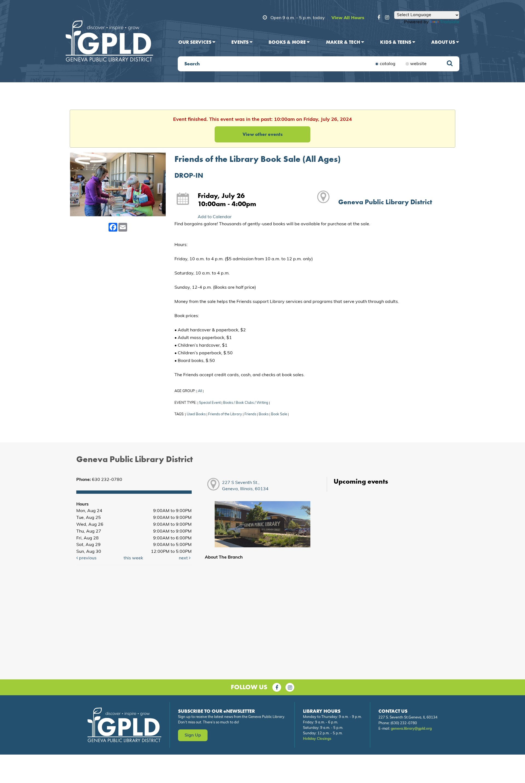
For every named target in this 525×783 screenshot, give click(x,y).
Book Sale (279, 414)
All (200, 391)
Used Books (196, 414)
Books (264, 414)
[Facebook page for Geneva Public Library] (276, 687)
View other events (263, 134)
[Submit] (450, 64)
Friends (250, 414)
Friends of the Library (225, 414)
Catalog (387, 64)
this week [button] (133, 558)
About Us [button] (443, 42)
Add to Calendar (215, 217)
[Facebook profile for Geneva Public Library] (378, 18)
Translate (449, 22)
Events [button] (240, 42)
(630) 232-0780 (403, 723)
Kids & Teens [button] (396, 42)
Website (418, 64)
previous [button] (87, 558)
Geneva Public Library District (385, 201)
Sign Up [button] (193, 735)
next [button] (184, 558)
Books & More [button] (288, 42)
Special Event (210, 403)
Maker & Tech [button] (343, 42)
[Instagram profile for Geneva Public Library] (387, 18)
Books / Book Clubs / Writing (245, 403)
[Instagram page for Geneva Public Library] (289, 687)
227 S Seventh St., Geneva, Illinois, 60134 (245, 486)
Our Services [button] (195, 42)
